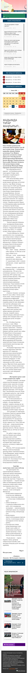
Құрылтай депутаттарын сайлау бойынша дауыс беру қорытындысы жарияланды (12, 33)
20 (13, 103)
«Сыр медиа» (12, 668)
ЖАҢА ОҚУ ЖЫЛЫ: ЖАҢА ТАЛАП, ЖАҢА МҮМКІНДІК (13, 58)
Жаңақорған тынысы (19, 7)
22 (20, 103)
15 (20, 101)
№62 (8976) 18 (9, 82)
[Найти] (24, 13)
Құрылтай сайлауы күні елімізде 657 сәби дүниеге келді (13, 51)
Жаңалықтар (9, 561)
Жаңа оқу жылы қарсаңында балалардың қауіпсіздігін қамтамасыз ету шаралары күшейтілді (12, 42)
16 (23, 101)
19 (10, 103)
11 (7, 101)
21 (16, 103)
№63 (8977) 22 (9, 79)
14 (16, 101)
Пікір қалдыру (9, 644)
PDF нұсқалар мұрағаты (14, 73)
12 (10, 101)
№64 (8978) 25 (9, 77)
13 (13, 101)
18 (7, 103)
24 (4, 106)
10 (4, 101)
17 (4, 103)
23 (23, 103)
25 (7, 106)
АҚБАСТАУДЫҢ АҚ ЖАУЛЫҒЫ (12, 64)
